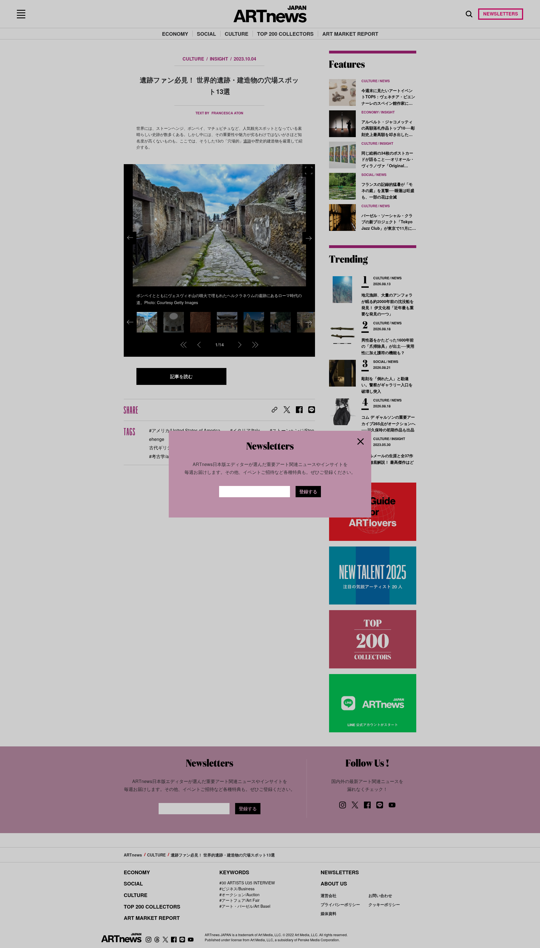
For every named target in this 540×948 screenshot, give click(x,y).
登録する (308, 491)
